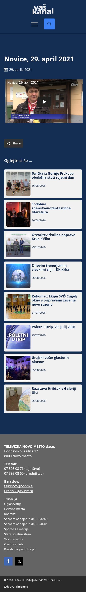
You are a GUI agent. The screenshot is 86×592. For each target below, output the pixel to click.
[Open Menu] (34, 24)
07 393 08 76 (14, 468)
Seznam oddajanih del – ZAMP (25, 524)
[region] (43, 561)
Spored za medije (16, 529)
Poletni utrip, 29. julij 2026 (53, 327)
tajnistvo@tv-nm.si (18, 486)
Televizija (10, 499)
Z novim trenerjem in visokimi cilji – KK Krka (50, 268)
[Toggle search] (49, 23)
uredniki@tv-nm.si (18, 491)
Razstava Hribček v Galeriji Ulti (54, 391)
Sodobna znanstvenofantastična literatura (51, 208)
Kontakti (10, 514)
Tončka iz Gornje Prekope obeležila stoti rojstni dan (53, 176)
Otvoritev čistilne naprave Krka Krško (53, 237)
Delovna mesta (14, 509)
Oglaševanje (13, 504)
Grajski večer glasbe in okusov (50, 360)
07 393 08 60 (14, 473)
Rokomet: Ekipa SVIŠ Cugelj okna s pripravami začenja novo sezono (54, 300)
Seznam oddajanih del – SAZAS (25, 519)
